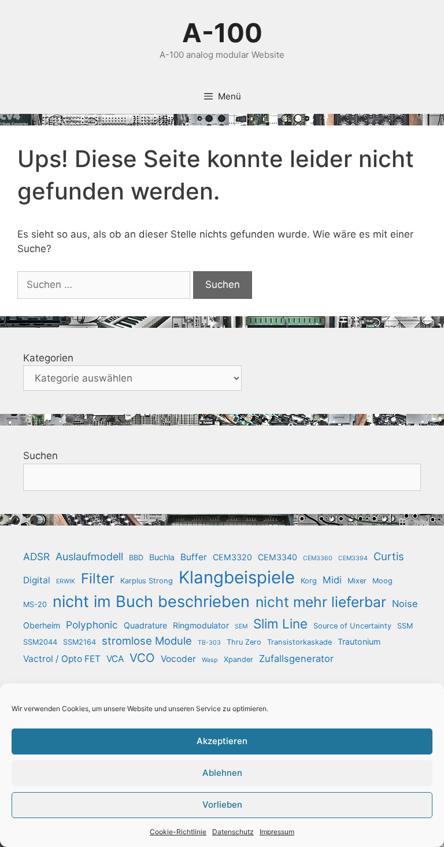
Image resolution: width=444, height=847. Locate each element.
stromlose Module (147, 640)
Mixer (357, 580)
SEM (241, 626)
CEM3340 (277, 557)
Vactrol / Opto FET (62, 658)
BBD (136, 557)
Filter (97, 578)
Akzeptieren (222, 740)
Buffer (193, 557)
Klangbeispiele (237, 577)
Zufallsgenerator (296, 658)
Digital (36, 580)
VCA (115, 658)
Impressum (277, 831)
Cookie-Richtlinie (178, 831)
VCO (142, 657)
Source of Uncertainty (352, 626)
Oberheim (41, 625)
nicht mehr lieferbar (321, 602)
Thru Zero (244, 642)
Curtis (388, 556)
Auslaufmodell (89, 556)
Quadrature (145, 625)
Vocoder (178, 658)
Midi (332, 580)
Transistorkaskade (299, 642)
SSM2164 (79, 642)
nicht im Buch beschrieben (151, 601)
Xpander (238, 659)
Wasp (210, 660)
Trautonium (359, 641)
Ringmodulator (201, 625)
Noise (405, 603)
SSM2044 (40, 642)
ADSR (36, 556)
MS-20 (35, 604)
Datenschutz (233, 831)
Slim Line (280, 623)
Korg (309, 580)
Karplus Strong (146, 580)
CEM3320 (232, 557)
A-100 (222, 33)
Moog (382, 580)
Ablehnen (222, 772)
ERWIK (65, 581)
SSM (405, 626)
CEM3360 (317, 558)
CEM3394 (353, 558)
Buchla (162, 557)
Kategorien (48, 358)
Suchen (40, 455)
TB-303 (209, 642)
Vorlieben (222, 804)
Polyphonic (92, 625)
